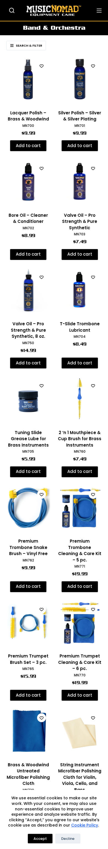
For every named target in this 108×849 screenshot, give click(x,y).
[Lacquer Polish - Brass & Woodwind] (28, 79)
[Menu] (99, 10)
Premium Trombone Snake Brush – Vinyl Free (28, 547)
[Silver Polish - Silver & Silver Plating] (80, 79)
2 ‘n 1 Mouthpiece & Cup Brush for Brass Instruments (79, 439)
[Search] (11, 10)
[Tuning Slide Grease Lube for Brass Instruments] (28, 399)
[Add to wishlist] (41, 65)
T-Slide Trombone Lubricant (80, 327)
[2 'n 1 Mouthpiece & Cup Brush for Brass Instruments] (80, 399)
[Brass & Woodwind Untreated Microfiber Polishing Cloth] (28, 731)
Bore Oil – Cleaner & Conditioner (28, 218)
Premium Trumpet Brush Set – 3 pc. (28, 659)
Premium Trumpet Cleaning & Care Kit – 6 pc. (79, 662)
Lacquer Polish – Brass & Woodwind (28, 116)
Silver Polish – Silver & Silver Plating (79, 116)
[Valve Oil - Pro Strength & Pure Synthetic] (80, 181)
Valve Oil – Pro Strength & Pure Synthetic (79, 221)
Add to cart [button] (28, 145)
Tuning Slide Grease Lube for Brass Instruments (28, 439)
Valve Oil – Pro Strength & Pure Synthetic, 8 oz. (28, 330)
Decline (67, 838)
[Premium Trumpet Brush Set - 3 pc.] (28, 622)
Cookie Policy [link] (84, 825)
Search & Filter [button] (29, 45)
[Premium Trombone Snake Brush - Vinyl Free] (28, 508)
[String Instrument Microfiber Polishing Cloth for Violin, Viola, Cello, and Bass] (80, 731)
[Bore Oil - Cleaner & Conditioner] (28, 181)
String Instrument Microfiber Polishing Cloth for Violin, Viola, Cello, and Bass (79, 777)
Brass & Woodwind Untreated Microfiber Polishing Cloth (28, 774)
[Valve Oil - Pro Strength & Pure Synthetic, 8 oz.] (28, 290)
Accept (40, 838)
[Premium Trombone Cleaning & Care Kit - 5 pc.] (80, 508)
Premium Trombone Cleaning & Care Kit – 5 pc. (79, 550)
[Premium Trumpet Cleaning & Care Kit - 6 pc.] (80, 622)
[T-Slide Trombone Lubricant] (80, 290)
